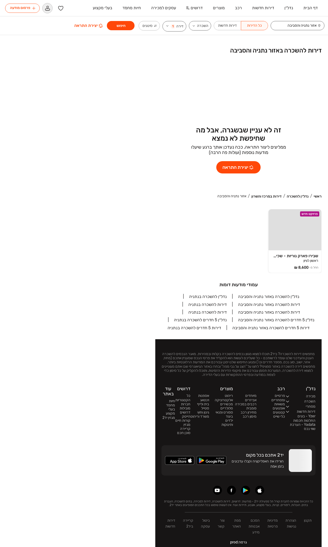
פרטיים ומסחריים (278, 398)
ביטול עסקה (205, 523)
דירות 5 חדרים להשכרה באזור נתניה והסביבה (271, 327)
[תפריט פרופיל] (47, 8)
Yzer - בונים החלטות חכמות (304, 418)
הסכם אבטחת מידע (254, 526)
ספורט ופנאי (224, 412)
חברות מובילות (185, 406)
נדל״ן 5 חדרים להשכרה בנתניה (200, 319)
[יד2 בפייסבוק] (231, 490)
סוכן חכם (183, 433)
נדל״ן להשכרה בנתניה (208, 296)
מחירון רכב (249, 412)
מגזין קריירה (185, 427)
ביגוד (229, 417)
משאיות (279, 404)
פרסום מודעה (20, 8)
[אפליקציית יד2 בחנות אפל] (259, 490)
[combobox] (294, 26)
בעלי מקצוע (170, 411)
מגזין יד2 (168, 418)
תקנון (308, 520)
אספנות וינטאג (203, 398)
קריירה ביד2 (188, 523)
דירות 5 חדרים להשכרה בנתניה (194, 327)
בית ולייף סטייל (203, 406)
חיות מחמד (170, 403)
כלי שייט (279, 417)
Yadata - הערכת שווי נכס (302, 427)
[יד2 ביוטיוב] (217, 490)
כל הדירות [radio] (254, 25)
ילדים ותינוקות (227, 423)
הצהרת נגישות (290, 523)
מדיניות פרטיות (272, 523)
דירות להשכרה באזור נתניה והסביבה (269, 304)
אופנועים (279, 408)
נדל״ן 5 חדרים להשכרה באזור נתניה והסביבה (276, 319)
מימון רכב (250, 417)
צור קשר (221, 523)
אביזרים (251, 400)
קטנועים (279, 412)
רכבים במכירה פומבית (246, 406)
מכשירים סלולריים (226, 406)
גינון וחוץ (203, 412)
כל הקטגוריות (182, 398)
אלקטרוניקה (224, 400)
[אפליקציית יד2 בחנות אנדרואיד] (245, 490)
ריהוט (229, 396)
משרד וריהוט (199, 417)
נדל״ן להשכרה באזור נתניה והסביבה (268, 296)
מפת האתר (236, 523)
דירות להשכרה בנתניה (207, 304)
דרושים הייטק (185, 414)
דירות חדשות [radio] (227, 25)
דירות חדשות (170, 523)
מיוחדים (251, 396)
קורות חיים (182, 421)
